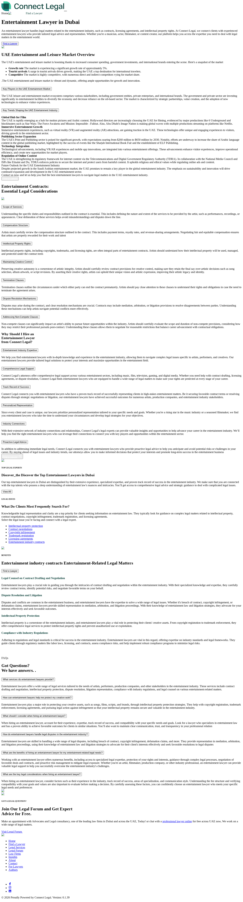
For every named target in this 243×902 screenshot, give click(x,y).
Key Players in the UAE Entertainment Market (26, 89)
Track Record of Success (16, 387)
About (12, 860)
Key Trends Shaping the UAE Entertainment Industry (30, 110)
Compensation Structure (15, 225)
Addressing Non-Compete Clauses (20, 317)
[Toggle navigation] (65, 11)
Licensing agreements (21, 538)
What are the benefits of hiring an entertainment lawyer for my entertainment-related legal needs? (52, 752)
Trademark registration (21, 535)
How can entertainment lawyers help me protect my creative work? (37, 697)
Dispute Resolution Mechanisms (19, 298)
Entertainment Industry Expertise (20, 350)
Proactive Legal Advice (15, 442)
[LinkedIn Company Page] (10, 891)
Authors (13, 869)
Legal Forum (16, 850)
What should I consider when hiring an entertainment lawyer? (34, 716)
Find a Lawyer (10, 43)
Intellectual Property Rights (17, 243)
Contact (13, 863)
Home (12, 840)
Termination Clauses (13, 280)
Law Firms (15, 853)
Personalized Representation (17, 405)
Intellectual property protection (26, 525)
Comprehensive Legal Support (18, 368)
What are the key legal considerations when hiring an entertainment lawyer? (41, 774)
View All (7, 491)
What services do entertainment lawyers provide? (28, 679)
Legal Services (17, 847)
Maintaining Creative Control (17, 261)
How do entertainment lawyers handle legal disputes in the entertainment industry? (45, 734)
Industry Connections (14, 423)
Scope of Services (12, 207)
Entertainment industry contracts (27, 541)
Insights (13, 856)
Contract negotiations (20, 529)
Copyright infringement (22, 532)
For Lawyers (16, 866)
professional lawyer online (177, 821)
